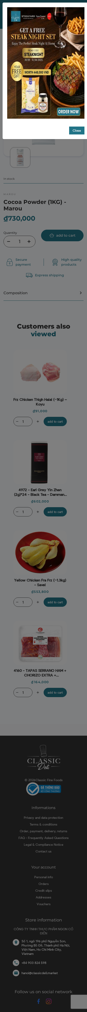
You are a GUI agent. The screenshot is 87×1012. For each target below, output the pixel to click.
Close (77, 130)
